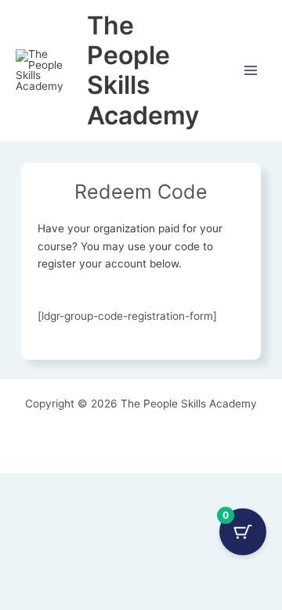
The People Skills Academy (143, 70)
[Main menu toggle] (251, 71)
